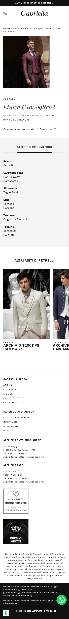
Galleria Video (13, 403)
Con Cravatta (11, 177)
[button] (62, 600)
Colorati (8, 235)
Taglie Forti (10, 192)
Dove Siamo (10, 426)
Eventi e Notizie (13, 398)
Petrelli (49, 28)
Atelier (8, 394)
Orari (6, 431)
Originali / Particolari (16, 219)
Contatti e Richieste (16, 418)
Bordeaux (9, 231)
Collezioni (26, 28)
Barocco (8, 204)
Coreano (8, 208)
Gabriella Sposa (11, 28)
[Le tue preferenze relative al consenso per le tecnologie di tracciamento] (6, 613)
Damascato (10, 181)
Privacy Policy (10, 596)
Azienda (8, 385)
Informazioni (11, 422)
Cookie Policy (25, 596)
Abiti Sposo (38, 28)
